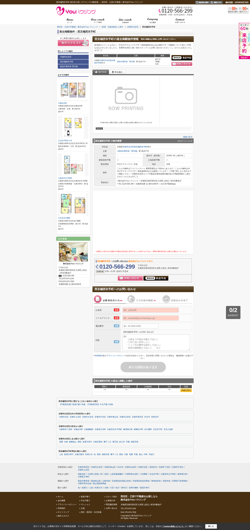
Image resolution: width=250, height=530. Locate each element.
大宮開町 (144, 474)
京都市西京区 (137, 417)
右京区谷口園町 (64, 218)
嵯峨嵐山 (73, 442)
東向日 (124, 488)
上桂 (61, 454)
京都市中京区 (100, 417)
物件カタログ (63, 516)
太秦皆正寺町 (100, 429)
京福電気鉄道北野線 (141, 481)
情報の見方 (188, 137)
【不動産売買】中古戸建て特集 (100, 404)
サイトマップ (63, 512)
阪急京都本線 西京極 (69, 66)
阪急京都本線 (122, 62)
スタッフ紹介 (111, 497)
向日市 (147, 417)
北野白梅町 (133, 488)
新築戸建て (85, 497)
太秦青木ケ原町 (65, 429)
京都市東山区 (112, 417)
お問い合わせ (111, 508)
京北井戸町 (157, 429)
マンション (85, 504)
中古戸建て (85, 500)
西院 (79, 442)
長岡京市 (155, 417)
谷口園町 (148, 429)
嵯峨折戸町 (138, 429)
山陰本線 (106, 481)
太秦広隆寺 (98, 442)
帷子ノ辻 (107, 442)
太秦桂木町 (62, 103)
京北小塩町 (168, 429)
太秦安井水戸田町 (65, 178)
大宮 (112, 488)
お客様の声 (110, 500)
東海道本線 (156, 481)
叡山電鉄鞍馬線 (99, 483)
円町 (146, 454)
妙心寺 (122, 442)
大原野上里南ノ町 (94, 474)
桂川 (117, 488)
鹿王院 (115, 442)
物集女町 (82, 474)
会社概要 (61, 500)
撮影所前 (134, 442)
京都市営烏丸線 (84, 483)
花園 (61, 442)
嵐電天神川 (87, 442)
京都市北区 (64, 417)
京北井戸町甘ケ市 (65, 141)
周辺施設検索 (111, 504)
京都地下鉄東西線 (179, 481)
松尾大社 (89, 454)
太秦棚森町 (88, 429)
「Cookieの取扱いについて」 (173, 526)
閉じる (211, 526)
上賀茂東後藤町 (116, 474)
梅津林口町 (128, 429)
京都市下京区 (164, 467)
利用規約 (99, 355)
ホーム (60, 497)
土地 (83, 508)
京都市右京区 (105, 60)
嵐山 (141, 454)
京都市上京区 (75, 417)
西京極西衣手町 (140, 147)
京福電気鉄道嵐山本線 (121, 481)
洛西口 (84, 488)
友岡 (106, 474)
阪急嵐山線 (96, 481)
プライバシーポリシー (115, 355)
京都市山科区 (125, 417)
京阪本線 (166, 481)
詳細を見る (186, 390)
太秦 (66, 442)
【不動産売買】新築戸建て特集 (72, 404)
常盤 (128, 442)
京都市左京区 (87, 417)
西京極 (132, 62)
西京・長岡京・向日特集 (91, 512)
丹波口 (151, 454)
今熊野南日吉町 (131, 474)
